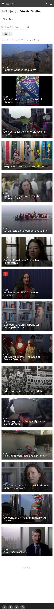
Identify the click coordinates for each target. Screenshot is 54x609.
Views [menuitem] (32, 40)
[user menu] (51, 4)
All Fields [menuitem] (11, 40)
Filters (6, 34)
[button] (6, 19)
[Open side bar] (3, 4)
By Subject (8, 11)
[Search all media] (46, 4)
